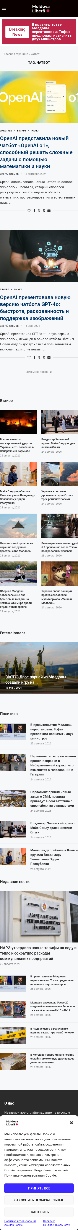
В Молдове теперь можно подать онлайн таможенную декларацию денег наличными (52, 1058)
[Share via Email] (48, 210)
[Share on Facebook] (34, 210)
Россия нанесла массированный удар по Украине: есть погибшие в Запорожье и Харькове (17, 445)
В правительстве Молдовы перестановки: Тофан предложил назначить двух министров (51, 731)
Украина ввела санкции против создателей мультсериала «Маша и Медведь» (56, 597)
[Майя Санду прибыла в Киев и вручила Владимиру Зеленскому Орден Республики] (13, 856)
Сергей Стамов (9, 173)
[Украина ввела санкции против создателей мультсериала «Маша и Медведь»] (59, 573)
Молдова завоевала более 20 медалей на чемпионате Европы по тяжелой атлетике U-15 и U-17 (53, 1006)
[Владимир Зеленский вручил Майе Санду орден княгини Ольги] (13, 829)
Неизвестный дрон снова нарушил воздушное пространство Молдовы (16, 547)
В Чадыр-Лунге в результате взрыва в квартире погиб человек (52, 1030)
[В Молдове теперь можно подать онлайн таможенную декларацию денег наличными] (13, 1061)
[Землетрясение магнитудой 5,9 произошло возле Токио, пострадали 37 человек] (59, 526)
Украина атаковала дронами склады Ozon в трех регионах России (57, 495)
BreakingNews (17, 32)
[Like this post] (29, 210)
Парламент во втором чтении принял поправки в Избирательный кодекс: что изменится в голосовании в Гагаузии (53, 765)
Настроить (39, 1212)
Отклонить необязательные (39, 1200)
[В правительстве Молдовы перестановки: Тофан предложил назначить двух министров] (13, 731)
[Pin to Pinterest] (44, 210)
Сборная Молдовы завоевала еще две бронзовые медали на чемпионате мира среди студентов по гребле (16, 598)
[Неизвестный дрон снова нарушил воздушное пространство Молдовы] (18, 526)
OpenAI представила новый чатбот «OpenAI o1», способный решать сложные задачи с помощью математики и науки (36, 152)
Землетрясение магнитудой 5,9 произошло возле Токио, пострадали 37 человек (59, 547)
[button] (71, 1123)
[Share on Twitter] (39, 210)
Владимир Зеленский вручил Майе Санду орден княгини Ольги (52, 827)
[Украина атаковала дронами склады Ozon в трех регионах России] (59, 474)
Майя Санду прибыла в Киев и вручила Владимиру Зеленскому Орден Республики (54, 857)
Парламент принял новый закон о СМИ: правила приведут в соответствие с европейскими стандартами (52, 799)
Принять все (39, 1188)
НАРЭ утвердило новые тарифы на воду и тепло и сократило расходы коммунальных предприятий (38, 953)
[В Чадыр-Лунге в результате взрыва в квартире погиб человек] (13, 1035)
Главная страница (16, 54)
